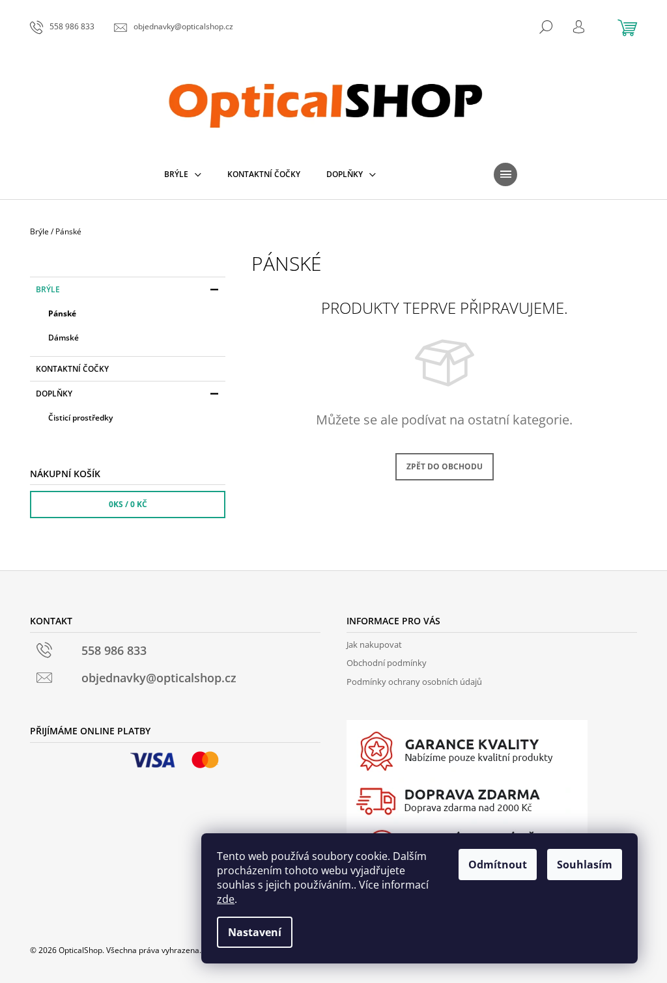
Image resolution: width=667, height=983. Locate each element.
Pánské (62, 313)
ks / (128, 504)
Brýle (48, 289)
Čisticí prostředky (80, 417)
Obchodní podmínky (387, 663)
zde (225, 899)
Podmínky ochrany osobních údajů (414, 681)
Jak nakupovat (374, 644)
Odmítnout (497, 864)
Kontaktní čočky (72, 368)
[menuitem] (182, 174)
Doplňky (54, 393)
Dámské (63, 337)
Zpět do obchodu (444, 466)
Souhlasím (584, 864)
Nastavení (254, 932)
